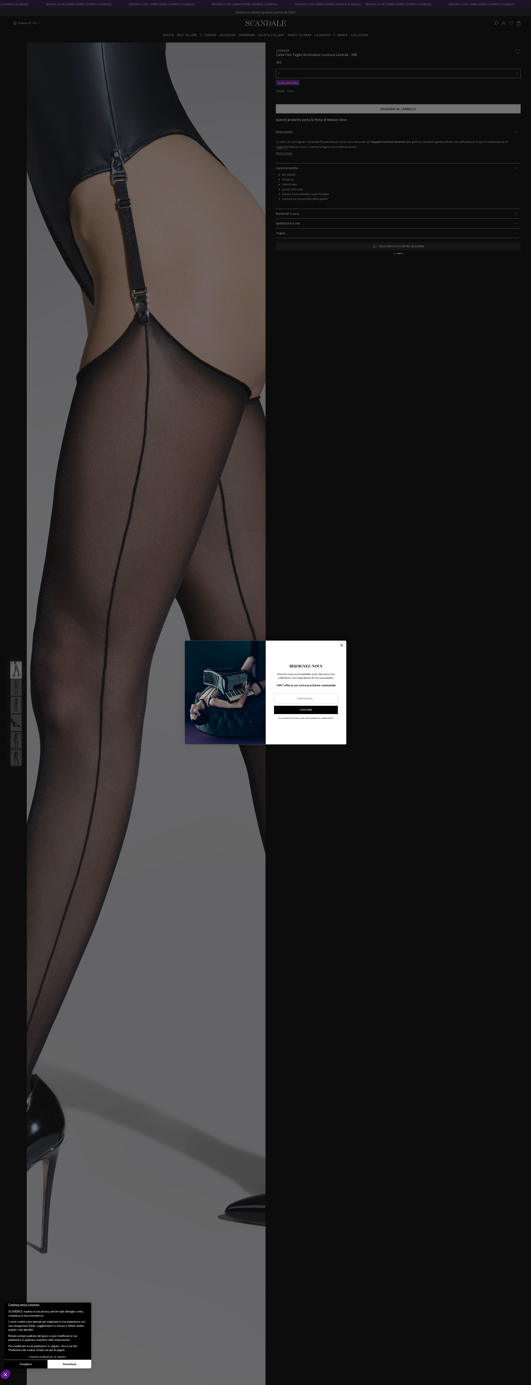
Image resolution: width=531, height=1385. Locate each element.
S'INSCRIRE (306, 710)
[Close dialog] (342, 645)
